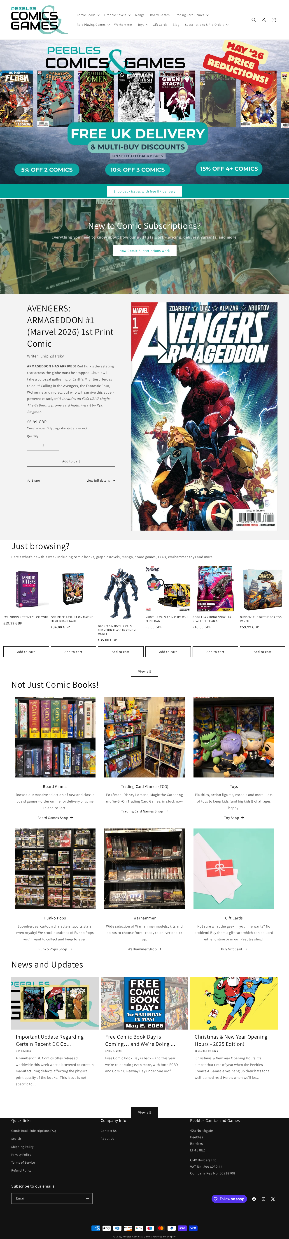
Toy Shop (231, 817)
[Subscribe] (87, 1198)
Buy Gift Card (231, 949)
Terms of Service (23, 1162)
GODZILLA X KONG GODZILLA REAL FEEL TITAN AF (212, 619)
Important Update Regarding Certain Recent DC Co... (50, 1040)
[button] (88, 15)
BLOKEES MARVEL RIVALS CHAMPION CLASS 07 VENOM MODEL (117, 630)
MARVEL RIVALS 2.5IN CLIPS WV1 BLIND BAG (166, 619)
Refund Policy (21, 1170)
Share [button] (36, 480)
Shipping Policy (22, 1147)
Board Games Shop (52, 817)
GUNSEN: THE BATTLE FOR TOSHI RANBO (262, 619)
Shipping (53, 428)
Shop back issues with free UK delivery (144, 191)
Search (16, 1139)
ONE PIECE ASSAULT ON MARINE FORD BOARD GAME (72, 619)
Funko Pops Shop (52, 949)
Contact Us (109, 1131)
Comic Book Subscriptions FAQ (33, 1131)
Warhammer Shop (142, 949)
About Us (107, 1139)
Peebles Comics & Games (137, 1236)
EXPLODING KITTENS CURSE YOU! (25, 617)
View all (144, 671)
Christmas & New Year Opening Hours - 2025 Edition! (231, 1040)
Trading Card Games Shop (142, 811)
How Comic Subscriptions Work (144, 250)
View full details (98, 480)
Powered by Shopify (164, 1236)
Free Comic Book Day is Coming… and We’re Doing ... (140, 1040)
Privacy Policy (21, 1155)
